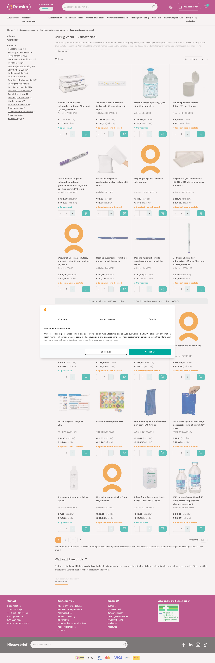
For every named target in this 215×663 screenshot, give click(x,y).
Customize (106, 352)
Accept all (150, 352)
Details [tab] (152, 319)
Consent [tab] (62, 319)
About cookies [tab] (107, 319)
